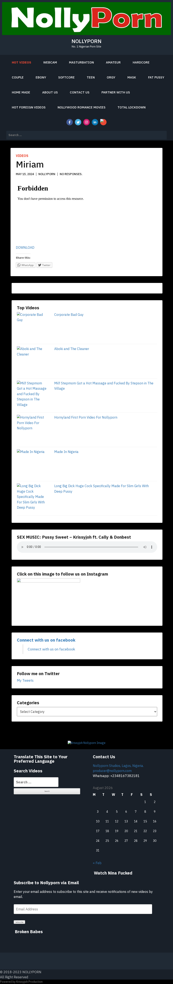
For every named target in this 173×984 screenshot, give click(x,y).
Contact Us (79, 92)
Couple (18, 77)
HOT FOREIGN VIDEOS (29, 107)
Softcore (66, 77)
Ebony (41, 77)
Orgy (111, 77)
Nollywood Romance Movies (81, 107)
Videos (22, 156)
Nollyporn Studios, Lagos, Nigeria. (118, 766)
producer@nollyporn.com (112, 771)
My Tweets (25, 680)
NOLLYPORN (86, 41)
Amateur (113, 62)
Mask (131, 77)
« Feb (97, 863)
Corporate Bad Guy (69, 314)
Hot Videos (21, 62)
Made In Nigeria (66, 452)
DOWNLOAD (25, 247)
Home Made (21, 92)
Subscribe (19, 922)
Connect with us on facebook (46, 640)
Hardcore (141, 62)
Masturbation (81, 62)
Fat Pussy (156, 77)
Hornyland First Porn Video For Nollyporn (85, 417)
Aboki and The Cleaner (71, 349)
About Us (50, 92)
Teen (91, 77)
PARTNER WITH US (115, 92)
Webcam (50, 62)
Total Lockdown (132, 107)
